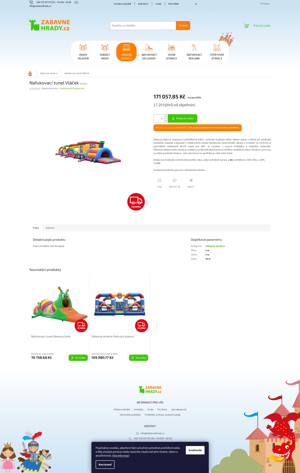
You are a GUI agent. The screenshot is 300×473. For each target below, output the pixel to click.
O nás (158, 4)
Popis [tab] (36, 228)
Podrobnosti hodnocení (72, 88)
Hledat (183, 25)
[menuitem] (83, 52)
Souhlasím (195, 450)
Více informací (120, 456)
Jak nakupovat (178, 409)
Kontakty (143, 4)
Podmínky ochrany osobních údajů (162, 415)
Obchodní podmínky (130, 415)
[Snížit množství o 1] (166, 120)
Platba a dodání (122, 4)
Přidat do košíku (185, 118)
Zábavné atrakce (215, 246)
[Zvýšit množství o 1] (166, 116)
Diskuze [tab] (50, 228)
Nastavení (105, 465)
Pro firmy (173, 4)
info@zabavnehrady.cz (153, 433)
